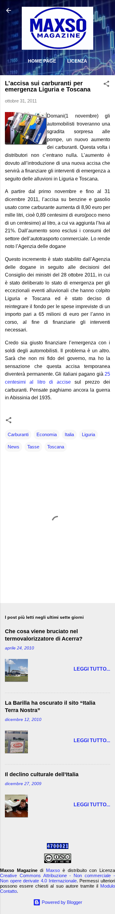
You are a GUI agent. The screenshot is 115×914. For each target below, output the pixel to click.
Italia (69, 434)
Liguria (88, 434)
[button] (106, 85)
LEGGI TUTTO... (92, 669)
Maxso (53, 870)
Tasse (33, 446)
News (13, 446)
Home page (42, 61)
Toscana (55, 446)
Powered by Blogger (61, 902)
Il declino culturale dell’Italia (42, 774)
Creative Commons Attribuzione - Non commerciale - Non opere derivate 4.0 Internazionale (57, 878)
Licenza (77, 61)
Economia (46, 434)
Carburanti (18, 434)
